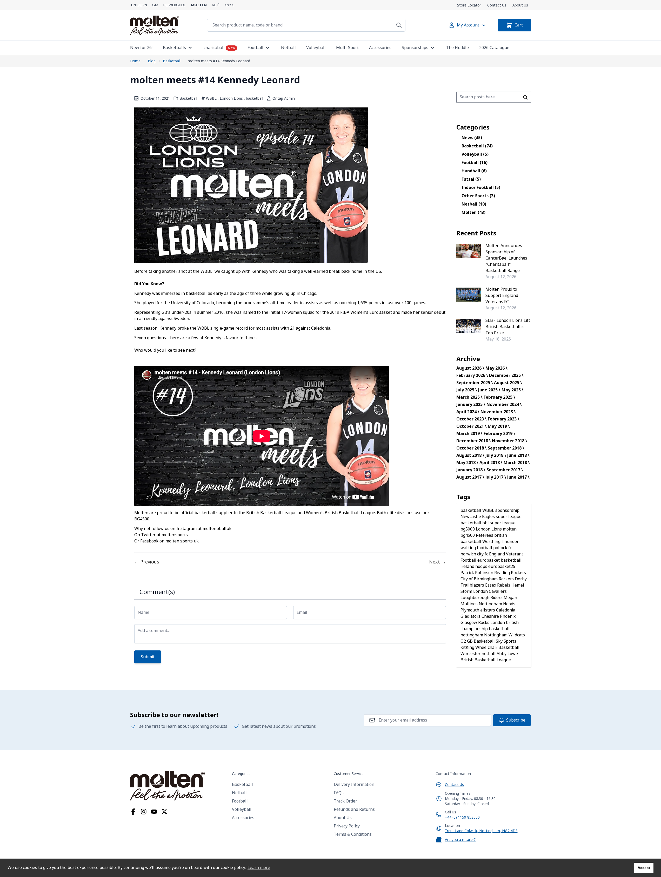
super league (503, 523)
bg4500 (468, 535)
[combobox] (493, 97)
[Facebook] (133, 811)
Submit (148, 657)
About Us (520, 5)
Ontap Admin (283, 98)
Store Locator (469, 5)
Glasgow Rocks (475, 623)
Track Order (345, 801)
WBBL (211, 98)
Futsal (471, 179)
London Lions (231, 98)
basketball (254, 98)
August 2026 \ (470, 368)
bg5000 (468, 529)
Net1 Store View (216, 5)
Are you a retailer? (460, 839)
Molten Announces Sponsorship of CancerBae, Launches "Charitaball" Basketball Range (506, 258)
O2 (463, 641)
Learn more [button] (259, 868)
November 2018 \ (509, 441)
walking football (476, 548)
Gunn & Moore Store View (155, 5)
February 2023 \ (503, 419)
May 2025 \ (513, 390)
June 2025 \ (489, 390)
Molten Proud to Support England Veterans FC (501, 295)
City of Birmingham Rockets (487, 579)
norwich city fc (474, 554)
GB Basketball (481, 641)
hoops (481, 566)
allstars (488, 610)
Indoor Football (481, 188)
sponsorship (507, 510)
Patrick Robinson (477, 573)
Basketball (172, 61)
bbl (486, 523)
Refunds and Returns (354, 809)
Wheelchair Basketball (497, 647)
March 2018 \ (517, 463)
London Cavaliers (490, 591)
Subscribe (515, 720)
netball (489, 654)
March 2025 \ (469, 397)
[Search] (398, 25)
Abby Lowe (507, 654)
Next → (437, 562)
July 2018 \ (495, 455)
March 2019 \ (469, 434)
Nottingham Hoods (497, 604)
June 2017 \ (518, 477)
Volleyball (475, 154)
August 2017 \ (470, 477)
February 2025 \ (499, 397)
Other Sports (478, 196)
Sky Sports (506, 641)
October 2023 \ (471, 419)
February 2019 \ (499, 434)
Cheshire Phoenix (499, 616)
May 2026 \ (496, 368)
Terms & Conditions (353, 834)
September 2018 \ (506, 448)
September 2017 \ (504, 470)
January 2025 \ (470, 404)
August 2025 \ (508, 383)
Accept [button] (644, 868)
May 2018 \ (467, 463)
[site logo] (178, 786)
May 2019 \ (499, 426)
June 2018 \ (518, 455)
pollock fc (502, 548)
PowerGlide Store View (174, 5)
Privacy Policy (347, 826)
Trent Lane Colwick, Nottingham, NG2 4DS (481, 830)
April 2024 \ (467, 412)
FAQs (339, 793)
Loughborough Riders (482, 598)
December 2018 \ (473, 441)
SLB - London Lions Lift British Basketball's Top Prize (507, 326)
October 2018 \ (471, 448)
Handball (474, 171)
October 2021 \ (471, 426)
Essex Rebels (498, 585)
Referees (485, 535)
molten (510, 529)
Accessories (243, 818)
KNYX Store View (229, 5)
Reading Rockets (510, 573)
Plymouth (470, 610)
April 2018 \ (491, 463)
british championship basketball (489, 626)
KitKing (467, 647)
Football (475, 163)
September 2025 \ (474, 383)
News (472, 138)
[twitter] (164, 811)
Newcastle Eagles (478, 517)
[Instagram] (144, 811)
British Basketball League (485, 660)
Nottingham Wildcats (504, 635)
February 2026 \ (472, 375)
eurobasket (489, 560)
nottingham (472, 635)
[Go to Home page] (154, 25)
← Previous (146, 562)
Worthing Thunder (500, 542)
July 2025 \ (466, 390)
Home (135, 61)
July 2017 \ (495, 477)
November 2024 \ (504, 404)
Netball (474, 204)
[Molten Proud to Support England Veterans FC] (468, 294)
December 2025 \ (506, 375)
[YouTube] (154, 811)
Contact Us (496, 5)
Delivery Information (354, 784)
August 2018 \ (470, 455)
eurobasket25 (501, 566)
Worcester (471, 654)
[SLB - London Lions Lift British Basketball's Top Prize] (468, 325)
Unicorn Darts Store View (139, 5)
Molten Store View (199, 5)
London (498, 623)
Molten (473, 212)
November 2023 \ (498, 412)
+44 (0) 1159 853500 (462, 817)
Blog (152, 61)
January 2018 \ (470, 470)
